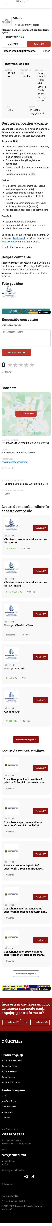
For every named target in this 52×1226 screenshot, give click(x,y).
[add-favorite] (43, 18)
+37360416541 (9, 443)
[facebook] (4, 474)
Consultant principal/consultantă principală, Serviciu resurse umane (24, 781)
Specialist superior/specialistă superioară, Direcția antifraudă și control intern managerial (23, 867)
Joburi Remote (8, 1077)
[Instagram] (14, 1177)
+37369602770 (42, 443)
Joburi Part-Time (9, 1066)
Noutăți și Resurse (10, 1101)
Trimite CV (39, 44)
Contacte (6, 1118)
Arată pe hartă (28, 414)
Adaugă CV (13, 1022)
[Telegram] (26, 1177)
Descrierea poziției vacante (20, 50)
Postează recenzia (16, 352)
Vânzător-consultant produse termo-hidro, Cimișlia (25, 584)
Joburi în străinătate (11, 1082)
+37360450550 (25, 443)
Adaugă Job (42, 1022)
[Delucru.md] (12, 1041)
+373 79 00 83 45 (13, 1134)
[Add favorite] (47, 519)
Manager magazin (14, 668)
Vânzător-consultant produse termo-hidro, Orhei (25, 541)
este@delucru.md (14, 1155)
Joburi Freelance (9, 1071)
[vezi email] (19, 238)
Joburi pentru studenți (12, 1060)
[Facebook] (9, 1177)
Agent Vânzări (12, 711)
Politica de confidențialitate (14, 1201)
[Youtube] (20, 1177)
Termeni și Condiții (10, 1196)
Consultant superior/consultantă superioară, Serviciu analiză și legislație (23, 824)
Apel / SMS (13, 44)
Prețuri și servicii (9, 1107)
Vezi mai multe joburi (26, 739)
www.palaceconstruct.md (14, 462)
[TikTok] (33, 1177)
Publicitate (43, 313)
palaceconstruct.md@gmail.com (18, 452)
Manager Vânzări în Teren (19, 625)
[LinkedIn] (3, 1177)
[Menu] (5, 4)
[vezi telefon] (8, 241)
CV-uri (4, 1095)
